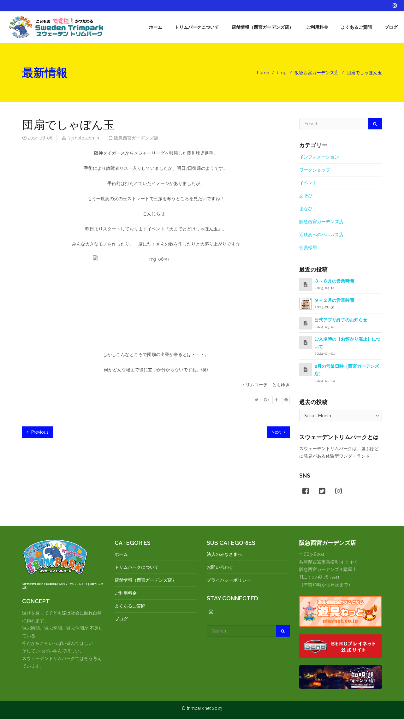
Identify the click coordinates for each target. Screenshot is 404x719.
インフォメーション (319, 156)
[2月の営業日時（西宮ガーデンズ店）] (305, 369)
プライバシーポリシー (229, 580)
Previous (39, 432)
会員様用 (308, 247)
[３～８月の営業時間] (305, 284)
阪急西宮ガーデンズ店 (316, 72)
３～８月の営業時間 (334, 280)
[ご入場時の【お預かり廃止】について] (305, 342)
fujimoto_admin (83, 137)
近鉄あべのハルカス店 (321, 234)
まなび (305, 208)
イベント (308, 182)
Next (276, 432)
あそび (305, 195)
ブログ (391, 27)
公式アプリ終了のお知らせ (340, 319)
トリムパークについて (197, 27)
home (263, 72)
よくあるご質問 (356, 27)
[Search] (375, 123)
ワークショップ (314, 169)
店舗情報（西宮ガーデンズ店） (263, 27)
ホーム (155, 27)
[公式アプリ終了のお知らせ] (305, 323)
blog (282, 72)
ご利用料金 (317, 27)
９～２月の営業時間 (334, 300)
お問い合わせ (220, 567)
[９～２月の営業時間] (305, 303)
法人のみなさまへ (224, 554)
